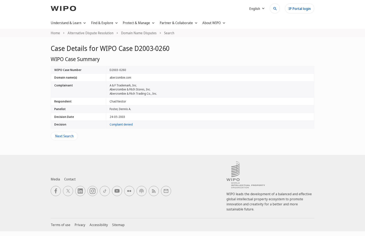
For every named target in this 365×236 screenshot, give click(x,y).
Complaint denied (121, 124)
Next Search (64, 136)
